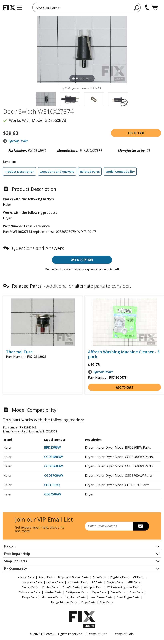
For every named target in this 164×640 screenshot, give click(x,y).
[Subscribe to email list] (141, 526)
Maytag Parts (115, 582)
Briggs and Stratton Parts (73, 577)
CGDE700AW (53, 475)
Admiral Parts (26, 577)
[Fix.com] (9, 7)
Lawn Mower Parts (101, 597)
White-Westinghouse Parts (123, 587)
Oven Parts (136, 592)
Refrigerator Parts (77, 592)
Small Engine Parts (128, 597)
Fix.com (10, 546)
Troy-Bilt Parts (71, 587)
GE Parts (138, 577)
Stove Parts (118, 592)
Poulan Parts (50, 587)
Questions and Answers (57, 171)
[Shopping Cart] (154, 7)
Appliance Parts (75, 597)
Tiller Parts (106, 602)
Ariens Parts (46, 577)
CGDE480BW (53, 457)
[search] (136, 8)
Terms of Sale (123, 634)
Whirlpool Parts (93, 587)
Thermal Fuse (19, 352)
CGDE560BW (53, 466)
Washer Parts (53, 592)
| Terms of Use (95, 634)
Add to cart (136, 133)
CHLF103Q (52, 485)
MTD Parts (134, 582)
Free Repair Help (17, 553)
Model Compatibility (120, 171)
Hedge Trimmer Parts (64, 602)
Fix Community (15, 568)
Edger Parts (88, 602)
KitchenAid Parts (78, 582)
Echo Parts (99, 577)
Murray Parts (30, 587)
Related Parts (90, 171)
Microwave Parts (52, 597)
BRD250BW (52, 447)
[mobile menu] (19, 7)
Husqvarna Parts (32, 582)
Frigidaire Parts (119, 577)
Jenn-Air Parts (55, 582)
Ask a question (82, 259)
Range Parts (29, 597)
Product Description (19, 171)
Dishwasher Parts (29, 592)
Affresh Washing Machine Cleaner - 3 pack (123, 354)
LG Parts (97, 582)
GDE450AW (52, 494)
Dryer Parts (99, 592)
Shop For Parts (15, 561)
